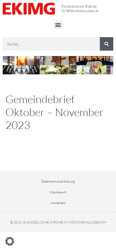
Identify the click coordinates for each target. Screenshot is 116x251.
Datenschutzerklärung (58, 181)
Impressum (58, 192)
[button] (58, 24)
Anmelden (58, 203)
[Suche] (106, 44)
